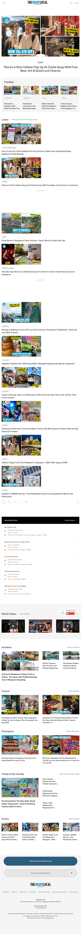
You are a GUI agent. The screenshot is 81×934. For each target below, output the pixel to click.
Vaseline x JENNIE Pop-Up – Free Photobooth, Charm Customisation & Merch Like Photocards (37, 495)
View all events (69, 520)
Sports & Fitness (8, 268)
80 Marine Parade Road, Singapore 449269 (20, 564)
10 (26, 502)
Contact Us (23, 892)
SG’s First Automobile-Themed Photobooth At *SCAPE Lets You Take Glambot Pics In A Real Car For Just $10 (60, 760)
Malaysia (5, 326)
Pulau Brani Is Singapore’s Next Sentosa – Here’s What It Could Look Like (33, 240)
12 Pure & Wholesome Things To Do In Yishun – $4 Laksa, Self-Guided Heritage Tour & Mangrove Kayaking (19, 677)
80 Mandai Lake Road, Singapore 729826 (19, 549)
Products (27, 98)
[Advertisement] (40, 200)
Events (40, 62)
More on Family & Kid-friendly (69, 774)
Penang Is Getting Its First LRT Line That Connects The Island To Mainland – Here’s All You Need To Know (39, 331)
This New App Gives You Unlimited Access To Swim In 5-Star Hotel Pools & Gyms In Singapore (38, 273)
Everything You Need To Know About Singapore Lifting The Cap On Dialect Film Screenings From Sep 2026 (20, 720)
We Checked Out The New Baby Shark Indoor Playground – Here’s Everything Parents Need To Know (18, 804)
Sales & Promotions (9, 147)
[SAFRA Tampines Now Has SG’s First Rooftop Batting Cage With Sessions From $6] (50, 655)
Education (8, 98)
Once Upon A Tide (10, 527)
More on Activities (73, 647)
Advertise (6, 892)
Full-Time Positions (44, 892)
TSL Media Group (48, 918)
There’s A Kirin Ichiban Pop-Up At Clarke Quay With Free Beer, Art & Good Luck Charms (40, 185)
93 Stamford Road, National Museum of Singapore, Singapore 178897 (27, 535)
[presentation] (69, 612)
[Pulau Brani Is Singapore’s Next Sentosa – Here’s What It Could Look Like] (40, 223)
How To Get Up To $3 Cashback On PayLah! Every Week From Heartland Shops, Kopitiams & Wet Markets (36, 152)
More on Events (74, 819)
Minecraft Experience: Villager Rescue (17, 542)
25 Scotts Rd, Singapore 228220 (17, 579)
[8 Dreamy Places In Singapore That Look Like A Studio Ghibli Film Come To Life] (20, 745)
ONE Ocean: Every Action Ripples (15, 586)
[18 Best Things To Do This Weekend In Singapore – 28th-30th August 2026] (40, 445)
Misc (4, 237)
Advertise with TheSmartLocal (40, 861)
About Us (14, 892)
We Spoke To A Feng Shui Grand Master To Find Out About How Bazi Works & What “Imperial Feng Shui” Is (60, 720)
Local (45, 98)
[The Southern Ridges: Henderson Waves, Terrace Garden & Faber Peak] (71, 655)
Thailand (5, 360)
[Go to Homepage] (37, 3)
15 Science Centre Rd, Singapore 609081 (19, 594)
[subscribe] (71, 873)
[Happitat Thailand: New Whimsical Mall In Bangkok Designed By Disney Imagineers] (40, 346)
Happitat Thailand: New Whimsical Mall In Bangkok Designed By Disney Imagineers (38, 363)
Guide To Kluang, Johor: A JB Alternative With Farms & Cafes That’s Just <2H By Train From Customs (39, 396)
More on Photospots (72, 731)
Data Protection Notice (59, 892)
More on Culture (74, 691)
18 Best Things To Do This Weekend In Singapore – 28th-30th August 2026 (34, 462)
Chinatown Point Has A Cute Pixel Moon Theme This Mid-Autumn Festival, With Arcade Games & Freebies (40, 430)
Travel (63, 98)
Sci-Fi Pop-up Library (11, 556)
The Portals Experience (12, 571)
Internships (32, 892)
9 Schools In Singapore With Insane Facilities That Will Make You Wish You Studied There (12, 108)
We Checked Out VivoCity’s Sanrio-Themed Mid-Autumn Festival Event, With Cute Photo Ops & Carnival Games (40, 68)
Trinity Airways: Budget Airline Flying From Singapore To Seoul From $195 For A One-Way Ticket (68, 108)
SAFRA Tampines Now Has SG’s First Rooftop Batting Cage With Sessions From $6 (50, 668)
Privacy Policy (73, 892)
